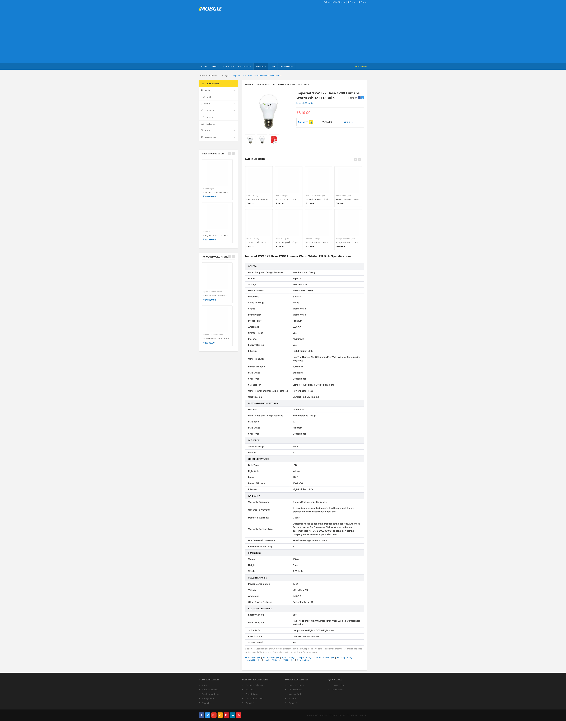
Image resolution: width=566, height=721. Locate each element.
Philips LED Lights (252, 657)
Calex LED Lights (253, 195)
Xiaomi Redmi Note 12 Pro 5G (217, 338)
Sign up (364, 2)
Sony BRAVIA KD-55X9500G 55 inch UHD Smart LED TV (217, 235)
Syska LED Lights (289, 657)
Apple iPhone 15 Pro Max (215, 295)
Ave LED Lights (282, 238)
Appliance (261, 66)
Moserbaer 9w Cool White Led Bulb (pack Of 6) (318, 199)
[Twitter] (207, 715)
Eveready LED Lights (346, 657)
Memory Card (295, 694)
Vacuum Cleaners (210, 689)
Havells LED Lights (272, 660)
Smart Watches (295, 689)
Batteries (293, 698)
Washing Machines (210, 694)
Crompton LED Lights (325, 657)
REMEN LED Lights (313, 238)
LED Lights (225, 75)
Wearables (208, 97)
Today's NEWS (360, 66)
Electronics (244, 66)
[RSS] (220, 715)
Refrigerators (208, 698)
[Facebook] (201, 715)
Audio (207, 90)
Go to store (348, 122)
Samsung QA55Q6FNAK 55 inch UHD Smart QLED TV (217, 192)
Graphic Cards (252, 694)
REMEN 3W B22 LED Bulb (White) (318, 242)
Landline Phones (296, 685)
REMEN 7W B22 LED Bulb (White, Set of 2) (348, 199)
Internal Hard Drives (255, 698)
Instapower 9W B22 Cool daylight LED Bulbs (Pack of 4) (348, 242)
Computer (228, 66)
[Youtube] (238, 715)
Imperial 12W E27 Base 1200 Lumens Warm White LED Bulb (257, 75)
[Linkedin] (232, 715)
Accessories (286, 66)
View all (206, 703)
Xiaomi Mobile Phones (213, 334)
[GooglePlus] (214, 715)
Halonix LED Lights (253, 660)
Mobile (215, 66)
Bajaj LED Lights (303, 660)
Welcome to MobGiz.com (334, 2)
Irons (204, 685)
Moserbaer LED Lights (315, 195)
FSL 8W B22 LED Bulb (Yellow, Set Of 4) (288, 199)
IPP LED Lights (288, 660)
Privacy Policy (338, 685)
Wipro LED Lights (306, 657)
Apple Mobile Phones (212, 291)
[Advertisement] (283, 41)
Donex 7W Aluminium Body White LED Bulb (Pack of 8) (258, 242)
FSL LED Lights (282, 195)
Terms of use (338, 689)
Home (204, 66)
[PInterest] (226, 715)
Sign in (352, 2)
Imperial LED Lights (304, 103)
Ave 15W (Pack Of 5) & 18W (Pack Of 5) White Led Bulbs (288, 242)
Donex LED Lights (254, 238)
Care (272, 66)
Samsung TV (208, 188)
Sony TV (206, 231)
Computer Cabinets (254, 685)
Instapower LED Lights (345, 238)
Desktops (250, 689)
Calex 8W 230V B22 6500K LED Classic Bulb (258, 199)
